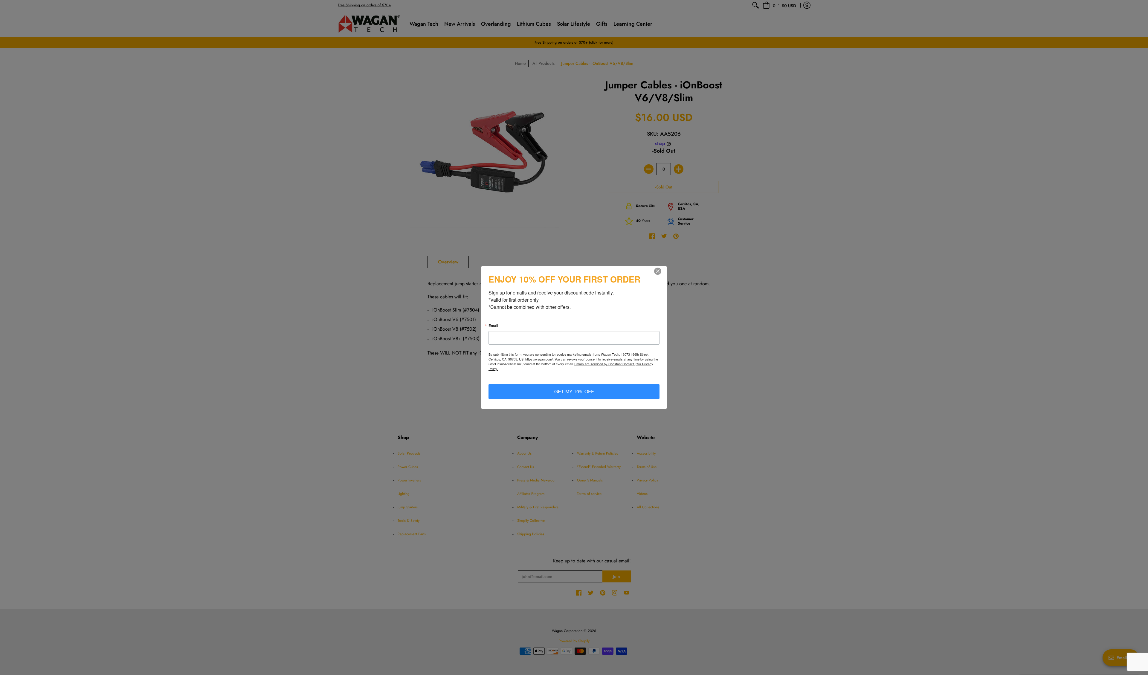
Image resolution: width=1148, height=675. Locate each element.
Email (493, 325)
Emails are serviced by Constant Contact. (604, 363)
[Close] (661, 271)
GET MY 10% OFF (574, 391)
